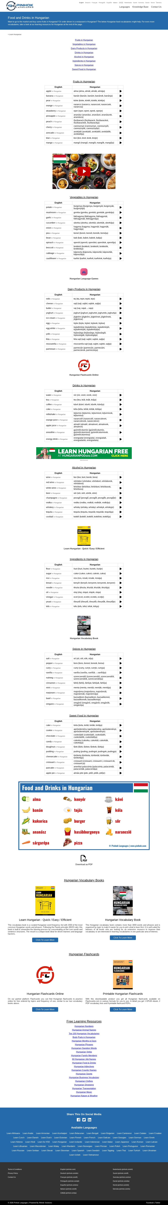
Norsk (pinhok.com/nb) (121, 1185)
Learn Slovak (47, 1150)
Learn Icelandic (75, 1142)
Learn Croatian (155, 1133)
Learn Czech (18, 1137)
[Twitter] (84, 1120)
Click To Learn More (45, 940)
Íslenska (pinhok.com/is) (121, 1189)
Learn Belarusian (77, 1133)
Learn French (89, 1137)
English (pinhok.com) (67, 1169)
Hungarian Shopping (84, 1085)
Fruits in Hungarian (84, 40)
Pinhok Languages (21, 1203)
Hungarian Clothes (84, 1081)
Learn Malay (53, 1146)
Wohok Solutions (45, 1203)
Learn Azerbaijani (59, 1133)
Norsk (153, 2)
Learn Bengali (92, 1133)
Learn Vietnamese (91, 1155)
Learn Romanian (148, 1146)
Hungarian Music (84, 1092)
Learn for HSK (44, 1142)
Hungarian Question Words (84, 1048)
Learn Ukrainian (149, 1150)
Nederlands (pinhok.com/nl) (123, 1169)
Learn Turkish (134, 1150)
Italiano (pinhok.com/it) (68, 1189)
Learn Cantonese (124, 1133)
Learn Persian (101, 1146)
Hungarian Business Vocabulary (84, 1077)
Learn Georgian (119, 1137)
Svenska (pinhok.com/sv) (122, 1177)
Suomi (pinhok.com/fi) (120, 1173)
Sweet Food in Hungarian (84, 69)
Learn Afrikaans (13, 1133)
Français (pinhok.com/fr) (69, 1177)
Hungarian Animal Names (84, 1030)
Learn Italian (107, 1142)
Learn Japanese (122, 1142)
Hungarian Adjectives (84, 1066)
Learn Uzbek (74, 1155)
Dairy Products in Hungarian (84, 48)
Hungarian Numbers (84, 1026)
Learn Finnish (75, 1137)
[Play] (121, 91)
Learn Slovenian (62, 1150)
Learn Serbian (33, 1150)
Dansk (147, 2)
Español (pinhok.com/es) (69, 1185)
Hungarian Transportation (84, 1088)
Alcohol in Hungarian (84, 57)
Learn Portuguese (130, 1146)
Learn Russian (18, 1150)
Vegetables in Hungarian (84, 44)
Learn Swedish (93, 1150)
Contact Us (156, 7)
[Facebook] (78, 1120)
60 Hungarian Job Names (84, 1059)
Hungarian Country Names (84, 1070)
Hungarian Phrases (84, 1044)
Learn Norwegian (85, 1146)
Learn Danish (32, 1137)
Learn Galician (104, 1137)
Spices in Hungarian (84, 65)
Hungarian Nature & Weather (84, 1096)
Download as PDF (84, 864)
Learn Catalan (140, 1133)
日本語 (121, 2)
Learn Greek (149, 1137)
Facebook (150, 1203)
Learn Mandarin (68, 1146)
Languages (124, 7)
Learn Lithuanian (20, 1146)
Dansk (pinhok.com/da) (121, 1181)
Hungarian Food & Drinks (84, 1063)
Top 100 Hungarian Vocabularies (84, 1033)
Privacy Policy (13, 1173)
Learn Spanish (78, 1150)
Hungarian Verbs (84, 1052)
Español (109, 2)
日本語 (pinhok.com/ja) (68, 1193)
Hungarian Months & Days (84, 1041)
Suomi (135, 2)
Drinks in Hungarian (84, 52)
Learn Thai (121, 1150)
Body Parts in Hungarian (84, 1037)
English (81, 2)
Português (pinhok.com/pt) (69, 1181)
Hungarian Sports (84, 1074)
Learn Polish (114, 1146)
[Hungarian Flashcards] (45, 989)
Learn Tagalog (108, 1150)
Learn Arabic (28, 1133)
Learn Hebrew (17, 1142)
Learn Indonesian (92, 1142)
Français (94, 2)
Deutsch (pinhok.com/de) (69, 1173)
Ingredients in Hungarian (84, 61)
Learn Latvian (151, 1142)
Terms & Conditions (15, 1169)
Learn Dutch (46, 1137)
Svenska (141, 2)
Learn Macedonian (38, 1146)
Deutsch (87, 2)
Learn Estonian (60, 1137)
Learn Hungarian (15, 34)
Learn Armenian (43, 1133)
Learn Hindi (30, 1142)
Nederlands (128, 2)
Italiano (115, 2)
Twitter (157, 1203)
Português (102, 2)
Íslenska (158, 2)
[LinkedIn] (89, 1120)
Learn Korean (137, 1142)
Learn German (135, 1137)
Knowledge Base (140, 7)
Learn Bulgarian (107, 1133)
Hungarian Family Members (84, 1055)
